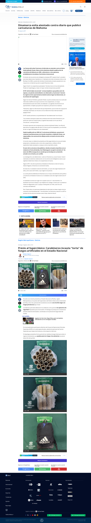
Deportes (32, 10)
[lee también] (28, 320)
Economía (27, 10)
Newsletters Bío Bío (48, 1)
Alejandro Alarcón (28, 258)
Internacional (20, 10)
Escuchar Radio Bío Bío (78, 1)
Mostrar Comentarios (42, 202)
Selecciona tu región (12, 1)
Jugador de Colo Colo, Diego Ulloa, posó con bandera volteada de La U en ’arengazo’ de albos (49, 318)
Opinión (44, 10)
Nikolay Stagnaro (27, 254)
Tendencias (38, 10)
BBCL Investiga (50, 10)
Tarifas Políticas (9, 514)
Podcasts (8, 10)
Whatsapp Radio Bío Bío (79, 515)
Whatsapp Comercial (55, 515)
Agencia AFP (23, 31)
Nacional (13, 10)
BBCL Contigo (58, 10)
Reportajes (8, 505)
